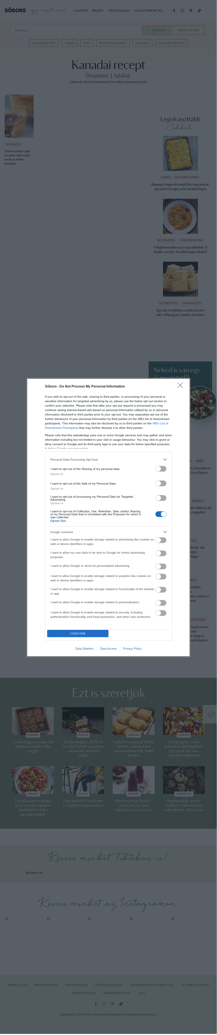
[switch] (160, 469)
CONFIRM (78, 633)
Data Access (108, 648)
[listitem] (108, 459)
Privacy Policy (132, 648)
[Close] (182, 387)
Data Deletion (84, 648)
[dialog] (108, 517)
